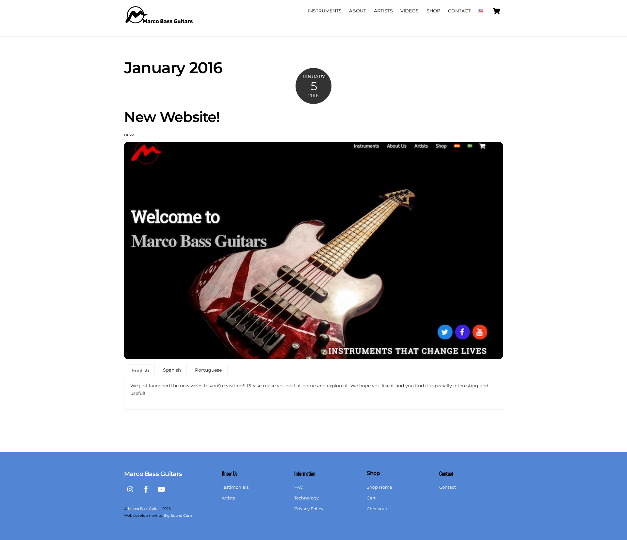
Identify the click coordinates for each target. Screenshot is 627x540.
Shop (433, 11)
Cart (371, 498)
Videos (409, 11)
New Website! (171, 117)
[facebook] (146, 488)
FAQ (298, 487)
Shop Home (379, 487)
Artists (383, 11)
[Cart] (496, 11)
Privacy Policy (308, 508)
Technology (306, 498)
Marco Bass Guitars (144, 508)
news (129, 134)
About (357, 11)
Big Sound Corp (178, 515)
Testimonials (235, 487)
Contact (459, 11)
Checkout (377, 508)
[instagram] (130, 488)
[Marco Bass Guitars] (160, 25)
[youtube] (161, 488)
